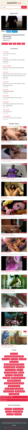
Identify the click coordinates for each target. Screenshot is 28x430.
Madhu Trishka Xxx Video (18, 378)
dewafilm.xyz (9, 427)
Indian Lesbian (20, 367)
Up (23, 420)
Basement (4, 43)
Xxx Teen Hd (14, 359)
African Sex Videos (10, 369)
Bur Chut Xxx (5, 359)
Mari (10, 43)
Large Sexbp (14, 353)
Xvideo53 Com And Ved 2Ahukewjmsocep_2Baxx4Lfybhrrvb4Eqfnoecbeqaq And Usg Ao (14, 398)
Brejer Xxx (19, 369)
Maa (14, 43)
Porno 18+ (8, 411)
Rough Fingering (18, 375)
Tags (20, 420)
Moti (23, 43)
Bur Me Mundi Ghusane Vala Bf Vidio (14, 383)
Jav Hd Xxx (10, 414)
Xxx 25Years (6, 378)
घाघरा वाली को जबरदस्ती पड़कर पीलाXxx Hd (14, 364)
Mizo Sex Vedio (14, 361)
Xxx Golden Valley (14, 394)
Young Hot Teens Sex (14, 386)
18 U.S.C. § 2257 (18, 427)
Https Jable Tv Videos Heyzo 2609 (14, 388)
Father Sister (9, 375)
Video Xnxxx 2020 (17, 411)
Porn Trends (18, 414)
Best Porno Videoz (18, 409)
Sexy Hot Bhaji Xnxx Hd (11, 372)
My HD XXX (8, 409)
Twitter (8, 31)
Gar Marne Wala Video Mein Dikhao (14, 356)
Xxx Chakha (22, 359)
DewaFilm (14, 3)
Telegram (14, 31)
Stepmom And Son (8, 391)
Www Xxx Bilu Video (9, 367)
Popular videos (14, 420)
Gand (19, 43)
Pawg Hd (21, 372)
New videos (7, 420)
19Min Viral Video (19, 391)
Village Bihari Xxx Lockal (14, 380)
